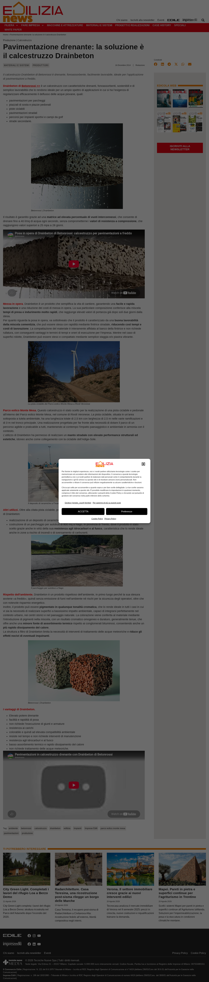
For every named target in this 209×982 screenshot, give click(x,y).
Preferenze (126, 511)
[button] (143, 464)
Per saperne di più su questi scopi (107, 503)
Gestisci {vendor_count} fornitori (78, 503)
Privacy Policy (110, 519)
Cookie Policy (97, 519)
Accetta (83, 511)
